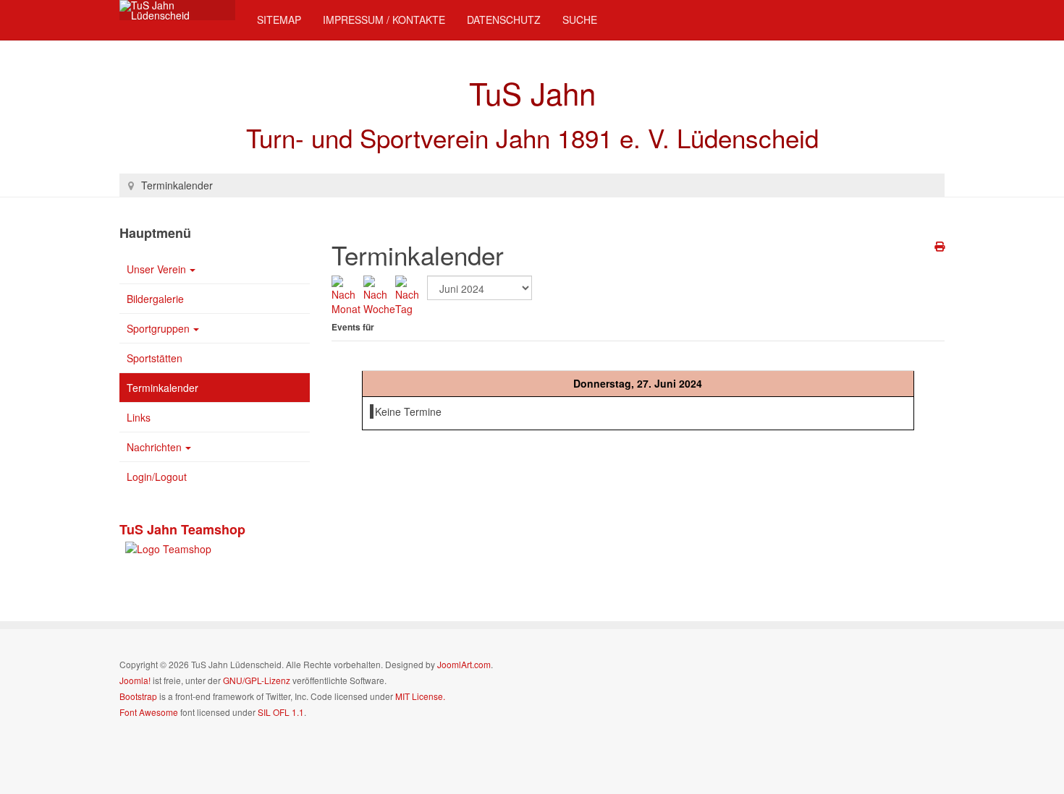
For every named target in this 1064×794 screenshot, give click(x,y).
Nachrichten (154, 447)
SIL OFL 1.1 (281, 712)
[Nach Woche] (379, 294)
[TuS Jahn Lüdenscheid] (177, 10)
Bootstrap (138, 696)
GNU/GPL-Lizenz (256, 680)
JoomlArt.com (464, 664)
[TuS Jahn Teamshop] (165, 546)
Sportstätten (154, 358)
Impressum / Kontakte (384, 19)
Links (139, 417)
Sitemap (279, 19)
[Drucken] (939, 246)
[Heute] (411, 294)
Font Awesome (148, 712)
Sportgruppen (158, 328)
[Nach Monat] (347, 294)
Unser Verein (156, 269)
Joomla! (135, 680)
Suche (579, 19)
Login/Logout (157, 476)
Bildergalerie (155, 298)
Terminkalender (162, 387)
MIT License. (420, 696)
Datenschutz (504, 19)
